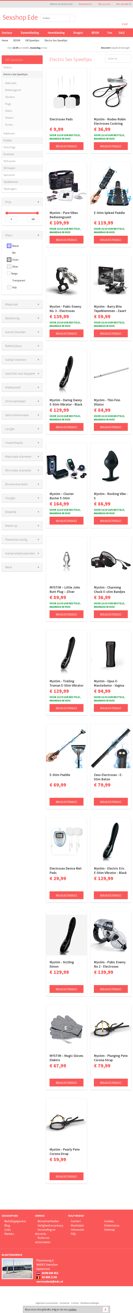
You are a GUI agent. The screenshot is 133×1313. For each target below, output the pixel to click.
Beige (14, 273)
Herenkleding (56, 33)
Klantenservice (85, 4)
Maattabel (77, 1225)
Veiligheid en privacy (50, 1225)
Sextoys (7, 33)
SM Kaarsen (9, 161)
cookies (72, 1309)
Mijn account (104, 4)
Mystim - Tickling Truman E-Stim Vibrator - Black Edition (66, 683)
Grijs (14, 287)
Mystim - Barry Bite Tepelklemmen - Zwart (110, 308)
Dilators (7, 67)
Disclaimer (64, 1303)
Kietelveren (9, 133)
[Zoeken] (72, 18)
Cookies (109, 1221)
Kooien (9, 124)
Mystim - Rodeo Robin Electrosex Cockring (110, 121)
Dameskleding (30, 33)
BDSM (95, 33)
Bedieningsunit (13, 90)
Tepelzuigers (9, 188)
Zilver (15, 266)
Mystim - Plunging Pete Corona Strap (111, 1058)
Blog (7, 1225)
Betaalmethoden (48, 1221)
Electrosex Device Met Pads (66, 870)
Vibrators (10, 97)
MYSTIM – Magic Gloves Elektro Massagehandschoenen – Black (66, 1058)
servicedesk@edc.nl (49, 1281)
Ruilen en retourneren (42, 1240)
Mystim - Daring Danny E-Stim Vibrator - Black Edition (66, 402)
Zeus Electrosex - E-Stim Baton (108, 777)
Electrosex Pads (61, 119)
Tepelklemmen (10, 181)
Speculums (9, 175)
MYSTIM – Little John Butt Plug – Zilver (65, 589)
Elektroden (10, 83)
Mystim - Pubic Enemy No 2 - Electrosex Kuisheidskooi (110, 964)
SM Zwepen (9, 168)
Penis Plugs (9, 147)
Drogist (78, 33)
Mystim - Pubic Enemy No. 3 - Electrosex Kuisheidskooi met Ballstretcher (65, 308)
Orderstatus (111, 1225)
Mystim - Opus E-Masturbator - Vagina (109, 683)
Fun (110, 33)
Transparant (18, 280)
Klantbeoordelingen (90, 1303)
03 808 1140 (49, 1277)
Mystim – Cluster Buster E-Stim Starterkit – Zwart (63, 496)
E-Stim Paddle (60, 775)
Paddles (7, 140)
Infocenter (77, 1230)
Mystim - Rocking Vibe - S (111, 496)
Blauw (15, 245)
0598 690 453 (49, 1273)
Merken (9, 1234)
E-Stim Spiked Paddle (109, 213)
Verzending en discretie (45, 1232)
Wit (14, 252)
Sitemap (109, 1230)
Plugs (8, 103)
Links (7, 1230)
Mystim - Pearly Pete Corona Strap (65, 1151)
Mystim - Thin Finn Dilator (107, 402)
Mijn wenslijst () (123, 4)
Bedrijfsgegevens (15, 1221)
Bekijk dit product (66, 146)
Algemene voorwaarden (47, 1303)
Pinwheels (8, 154)
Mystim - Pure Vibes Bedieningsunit (64, 215)
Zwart (15, 259)
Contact (76, 1221)
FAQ (73, 1234)
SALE (122, 33)
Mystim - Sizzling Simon (62, 964)
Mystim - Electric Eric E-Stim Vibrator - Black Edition (110, 870)
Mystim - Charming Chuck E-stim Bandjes (109, 589)
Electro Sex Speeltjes (15, 74)
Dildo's (8, 110)
